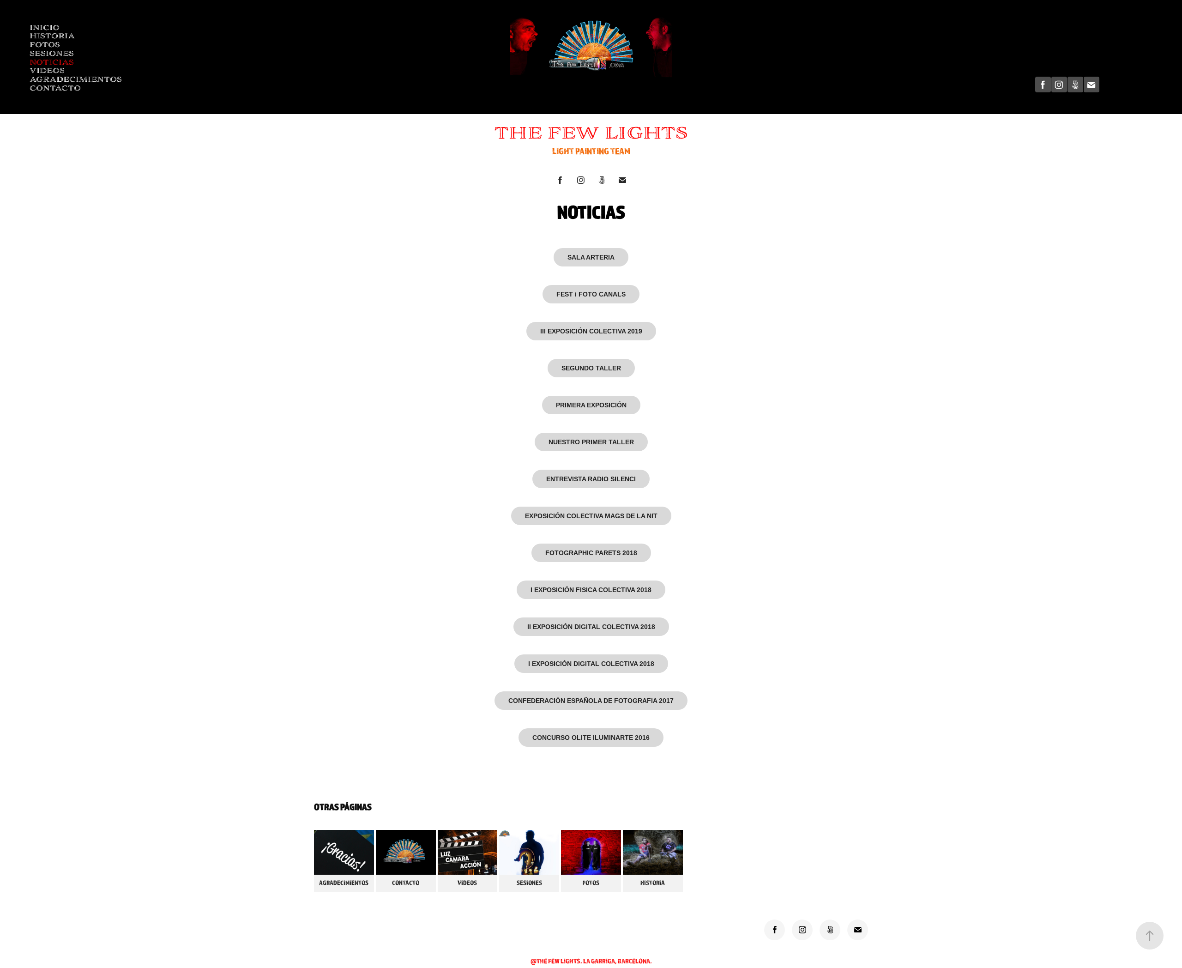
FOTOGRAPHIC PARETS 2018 (591, 553)
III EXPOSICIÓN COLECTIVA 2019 (591, 331)
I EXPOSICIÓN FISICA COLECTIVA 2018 (591, 589)
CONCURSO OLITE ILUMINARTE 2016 (591, 737)
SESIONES (52, 53)
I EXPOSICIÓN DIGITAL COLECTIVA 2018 (591, 663)
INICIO (45, 27)
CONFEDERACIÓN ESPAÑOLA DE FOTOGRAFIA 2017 (591, 700)
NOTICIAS (52, 62)
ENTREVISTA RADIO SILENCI (591, 479)
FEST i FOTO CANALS (591, 294)
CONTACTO (55, 88)
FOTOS (45, 44)
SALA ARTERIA (591, 257)
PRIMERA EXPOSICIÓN (591, 405)
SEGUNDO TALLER (591, 368)
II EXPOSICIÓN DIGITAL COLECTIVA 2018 (591, 626)
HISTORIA (52, 35)
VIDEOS (47, 70)
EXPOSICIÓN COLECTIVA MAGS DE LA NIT (591, 516)
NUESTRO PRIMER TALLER (591, 442)
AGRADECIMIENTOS (76, 79)
